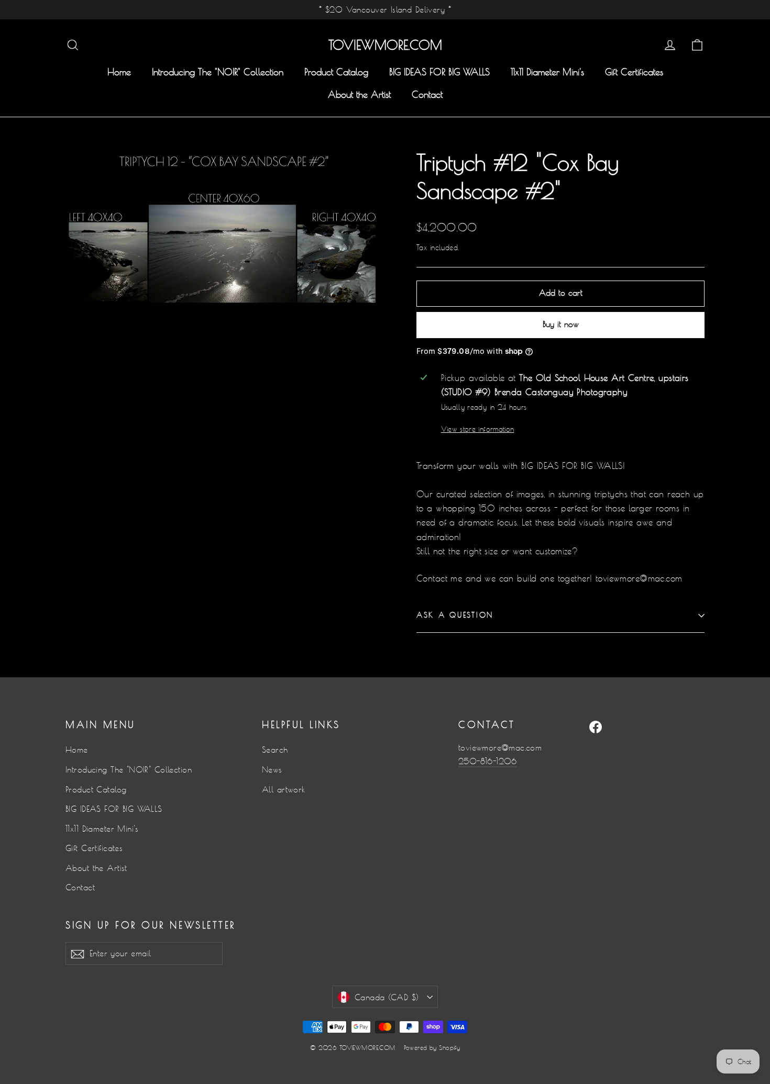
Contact (427, 94)
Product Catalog (336, 71)
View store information (477, 429)
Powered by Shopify (432, 1048)
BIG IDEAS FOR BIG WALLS (439, 71)
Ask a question (454, 615)
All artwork (283, 790)
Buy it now (561, 324)
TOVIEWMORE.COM (385, 45)
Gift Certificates (634, 71)
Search (275, 750)
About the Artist (359, 94)
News (272, 770)
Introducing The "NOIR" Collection (217, 71)
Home (119, 71)
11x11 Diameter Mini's (547, 71)
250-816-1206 (487, 761)
